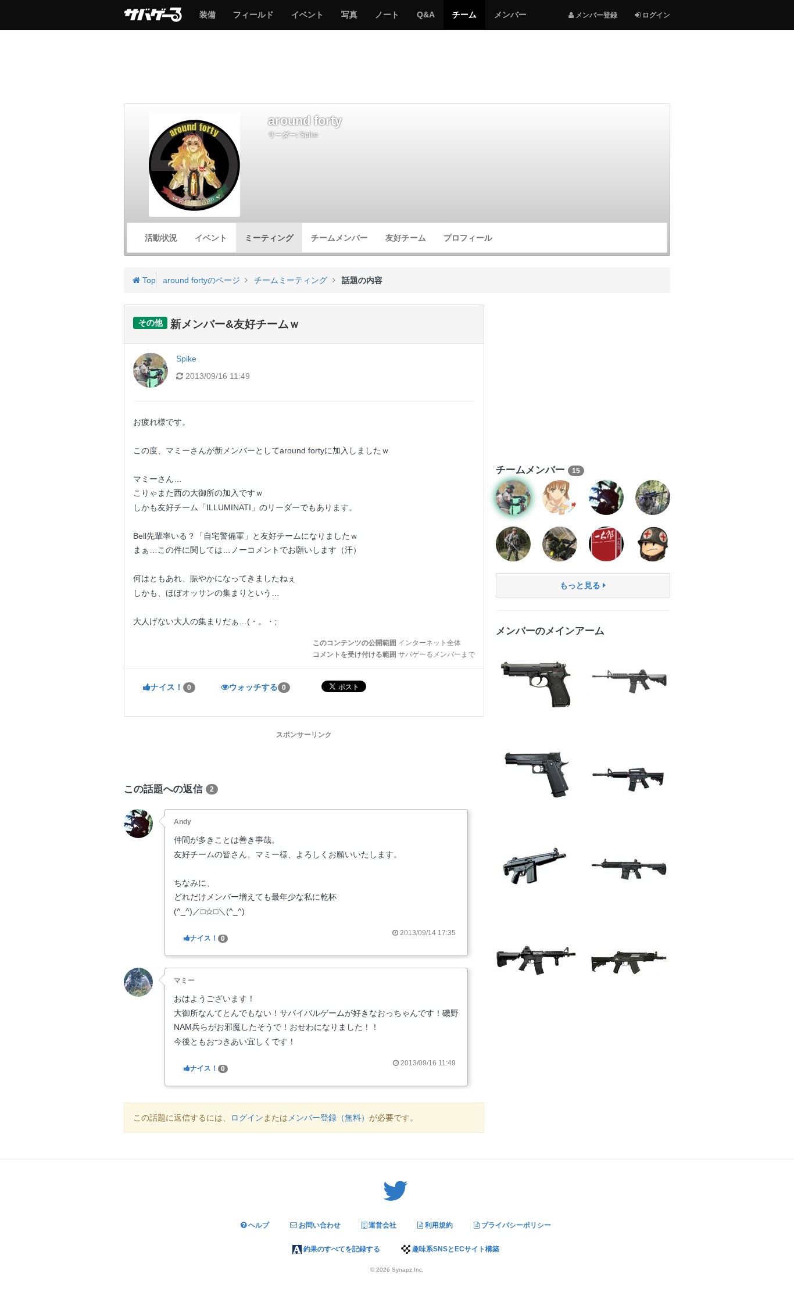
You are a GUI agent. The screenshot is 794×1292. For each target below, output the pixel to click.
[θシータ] (652, 497)
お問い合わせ (319, 1225)
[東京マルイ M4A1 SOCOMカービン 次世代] (629, 774)
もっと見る (581, 585)
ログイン (247, 1117)
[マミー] (138, 981)
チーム (464, 19)
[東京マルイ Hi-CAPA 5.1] (536, 774)
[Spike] (513, 497)
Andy (182, 822)
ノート (386, 19)
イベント (307, 19)
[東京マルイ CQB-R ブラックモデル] (536, 960)
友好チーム (405, 237)
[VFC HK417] (629, 867)
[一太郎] (606, 544)
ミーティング (269, 237)
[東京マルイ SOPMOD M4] (629, 681)
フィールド (253, 19)
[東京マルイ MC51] (536, 867)
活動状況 (161, 237)
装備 (207, 19)
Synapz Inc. (408, 1269)
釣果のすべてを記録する (341, 1249)
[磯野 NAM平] (513, 544)
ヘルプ (257, 1225)
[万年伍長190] (559, 544)
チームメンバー (339, 237)
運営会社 (381, 1225)
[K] (652, 544)
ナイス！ (171, 687)
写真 (349, 19)
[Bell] (559, 497)
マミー (184, 980)
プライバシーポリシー (515, 1225)
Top (148, 280)
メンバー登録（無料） (328, 1117)
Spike (309, 135)
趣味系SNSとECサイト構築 (454, 1249)
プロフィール (468, 237)
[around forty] (194, 164)
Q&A (425, 19)
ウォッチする (257, 687)
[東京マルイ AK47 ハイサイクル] (629, 960)
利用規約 (438, 1225)
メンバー (510, 19)
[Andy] (138, 823)
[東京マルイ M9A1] (536, 681)
